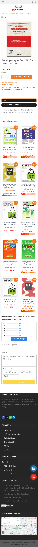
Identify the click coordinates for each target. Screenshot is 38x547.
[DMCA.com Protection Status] (7, 505)
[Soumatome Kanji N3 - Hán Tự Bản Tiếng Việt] (28, 172)
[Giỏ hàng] (36, 2)
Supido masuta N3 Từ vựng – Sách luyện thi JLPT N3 (28, 262)
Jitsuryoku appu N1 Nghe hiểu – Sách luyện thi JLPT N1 (28, 301)
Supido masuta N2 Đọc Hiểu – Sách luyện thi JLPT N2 (10, 262)
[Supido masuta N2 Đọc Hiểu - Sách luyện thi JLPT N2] (9, 249)
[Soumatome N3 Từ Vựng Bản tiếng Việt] (9, 288)
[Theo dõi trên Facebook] (3, 417)
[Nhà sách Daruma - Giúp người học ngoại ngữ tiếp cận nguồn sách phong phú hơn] (19, 7)
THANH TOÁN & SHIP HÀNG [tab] (13, 105)
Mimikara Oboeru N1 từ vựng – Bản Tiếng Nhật (10, 148)
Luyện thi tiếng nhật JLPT (16, 13)
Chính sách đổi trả (6, 84)
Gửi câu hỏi (19, 382)
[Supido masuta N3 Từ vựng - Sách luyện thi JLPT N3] (28, 249)
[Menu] (2, 2)
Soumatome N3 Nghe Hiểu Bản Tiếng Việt (9, 223)
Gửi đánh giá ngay (19, 339)
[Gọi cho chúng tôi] (10, 417)
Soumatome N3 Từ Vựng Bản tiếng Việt (10, 300)
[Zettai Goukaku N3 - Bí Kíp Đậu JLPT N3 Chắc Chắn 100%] (28, 211)
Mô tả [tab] (5, 100)
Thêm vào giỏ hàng (21, 77)
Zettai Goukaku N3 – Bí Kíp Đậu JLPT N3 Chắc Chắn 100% (28, 224)
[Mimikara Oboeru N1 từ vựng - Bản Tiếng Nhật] (9, 135)
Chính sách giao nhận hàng (9, 82)
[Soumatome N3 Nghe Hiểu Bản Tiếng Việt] (9, 211)
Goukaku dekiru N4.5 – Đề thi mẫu (28, 148)
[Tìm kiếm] (32, 2)
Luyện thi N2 (18, 89)
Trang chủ (4, 13)
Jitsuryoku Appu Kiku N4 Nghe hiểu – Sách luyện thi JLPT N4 (9, 186)
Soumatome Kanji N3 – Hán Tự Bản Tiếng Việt (28, 185)
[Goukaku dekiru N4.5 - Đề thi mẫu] (28, 135)
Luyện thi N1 (27, 13)
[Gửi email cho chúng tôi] (6, 417)
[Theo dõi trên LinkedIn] (13, 417)
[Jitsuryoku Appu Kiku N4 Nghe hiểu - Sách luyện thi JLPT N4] (9, 172)
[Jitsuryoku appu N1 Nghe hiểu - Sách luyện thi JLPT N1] (28, 288)
